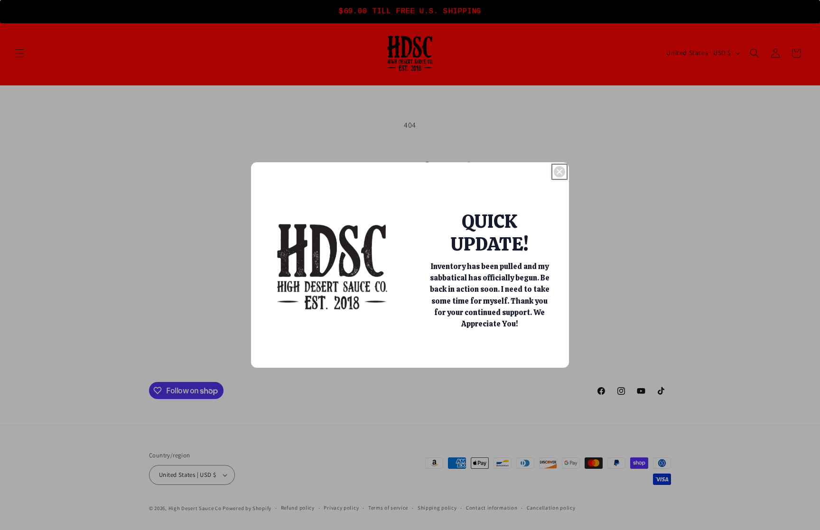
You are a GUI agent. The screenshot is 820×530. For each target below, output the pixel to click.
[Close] (559, 171)
